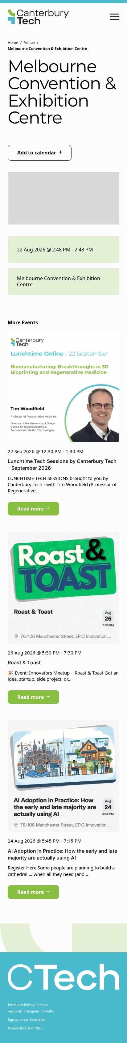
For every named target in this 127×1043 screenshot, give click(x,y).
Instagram (31, 1011)
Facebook (15, 1011)
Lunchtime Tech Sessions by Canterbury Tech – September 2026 (62, 464)
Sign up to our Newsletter (27, 1019)
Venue (29, 42)
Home (13, 42)
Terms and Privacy (21, 1005)
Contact (42, 1005)
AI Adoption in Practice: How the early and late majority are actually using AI (62, 854)
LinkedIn (47, 1011)
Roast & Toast (24, 662)
